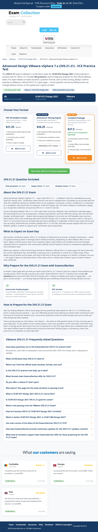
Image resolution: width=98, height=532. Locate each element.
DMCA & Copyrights (63, 525)
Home (13, 48)
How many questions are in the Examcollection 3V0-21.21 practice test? (38, 347)
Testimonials (36, 48)
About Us (23, 48)
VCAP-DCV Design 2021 (27, 59)
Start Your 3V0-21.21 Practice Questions (49, 171)
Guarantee (49, 48)
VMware (12, 59)
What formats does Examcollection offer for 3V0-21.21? (31, 376)
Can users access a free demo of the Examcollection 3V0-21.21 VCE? (36, 423)
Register (23, 54)
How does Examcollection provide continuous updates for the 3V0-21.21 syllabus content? (47, 429)
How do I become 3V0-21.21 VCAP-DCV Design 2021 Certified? (33, 411)
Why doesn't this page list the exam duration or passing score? (35, 388)
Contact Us (75, 48)
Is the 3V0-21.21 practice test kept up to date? (27, 370)
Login (13, 54)
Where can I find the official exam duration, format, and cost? (34, 364)
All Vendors (62, 48)
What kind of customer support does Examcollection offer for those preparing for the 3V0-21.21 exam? (47, 436)
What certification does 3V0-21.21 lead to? (25, 359)
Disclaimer (49, 525)
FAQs (41, 525)
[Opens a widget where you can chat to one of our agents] (81, 518)
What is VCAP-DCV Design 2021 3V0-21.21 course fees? (30, 394)
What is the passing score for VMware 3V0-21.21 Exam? (31, 405)
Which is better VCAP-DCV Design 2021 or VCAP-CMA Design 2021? (36, 417)
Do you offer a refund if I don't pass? (22, 382)
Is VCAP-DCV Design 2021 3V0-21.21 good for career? (29, 399)
